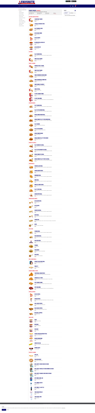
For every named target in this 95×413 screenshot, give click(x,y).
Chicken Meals (21, 16)
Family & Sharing (21, 12)
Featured (20, 11)
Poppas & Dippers (21, 23)
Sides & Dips (20, 24)
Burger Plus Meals (21, 15)
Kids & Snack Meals (21, 20)
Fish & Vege (20, 19)
